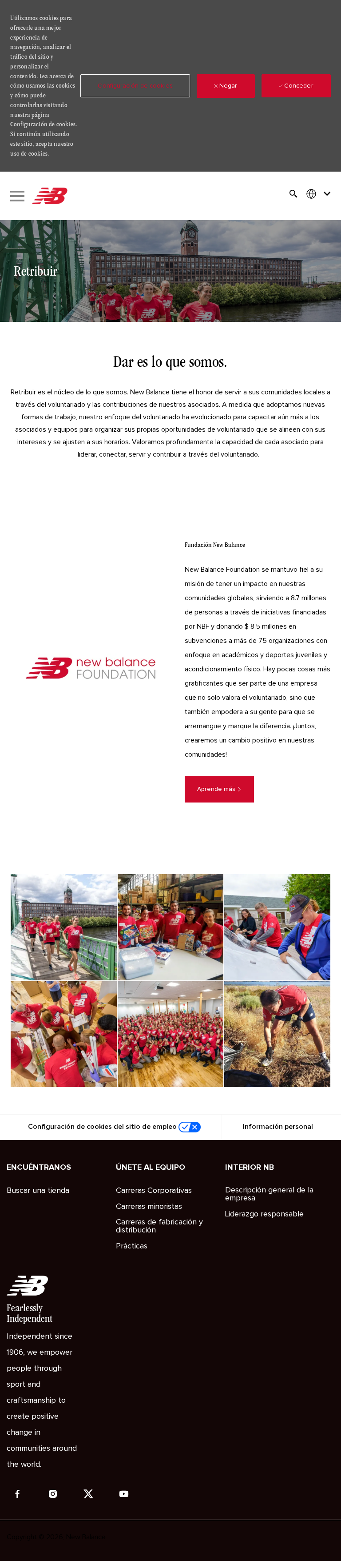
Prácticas (131, 1246)
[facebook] (17, 1494)
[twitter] (88, 1494)
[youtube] (124, 1494)
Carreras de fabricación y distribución (159, 1226)
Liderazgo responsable (264, 1214)
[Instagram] (52, 1494)
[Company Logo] (49, 196)
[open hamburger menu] (17, 196)
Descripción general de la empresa (269, 1194)
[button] (135, 85)
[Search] (293, 194)
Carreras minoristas (149, 1207)
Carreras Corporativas (154, 1191)
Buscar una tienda (38, 1191)
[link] (63, 927)
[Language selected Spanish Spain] (320, 193)
